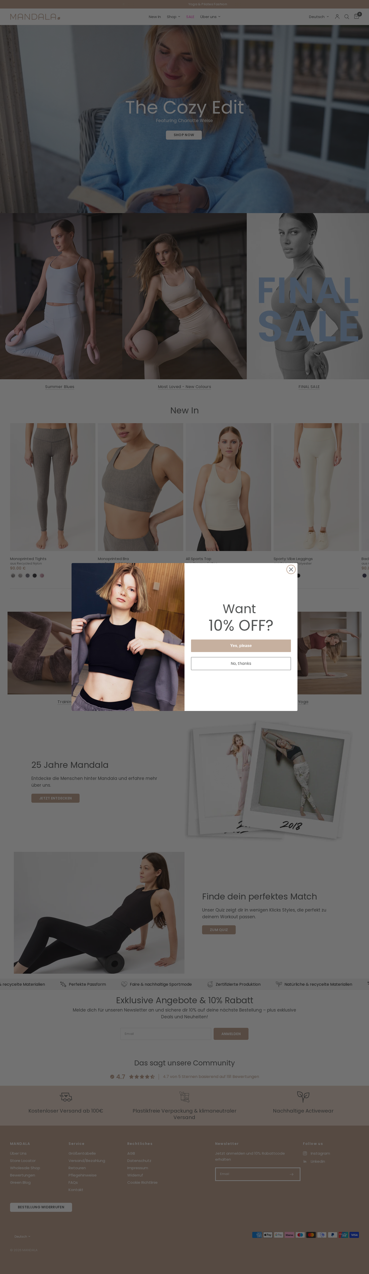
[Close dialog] (291, 569)
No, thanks (241, 663)
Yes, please (241, 646)
